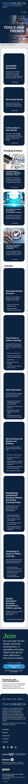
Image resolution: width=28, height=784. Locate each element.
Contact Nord (12, 762)
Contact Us (20, 699)
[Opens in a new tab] (22, 12)
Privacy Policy (7, 778)
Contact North (5, 762)
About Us (9, 699)
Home (2, 44)
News (14, 699)
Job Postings (5, 738)
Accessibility (5, 729)
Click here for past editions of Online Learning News (14, 671)
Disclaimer (5, 732)
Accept (5, 781)
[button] (25, 12)
